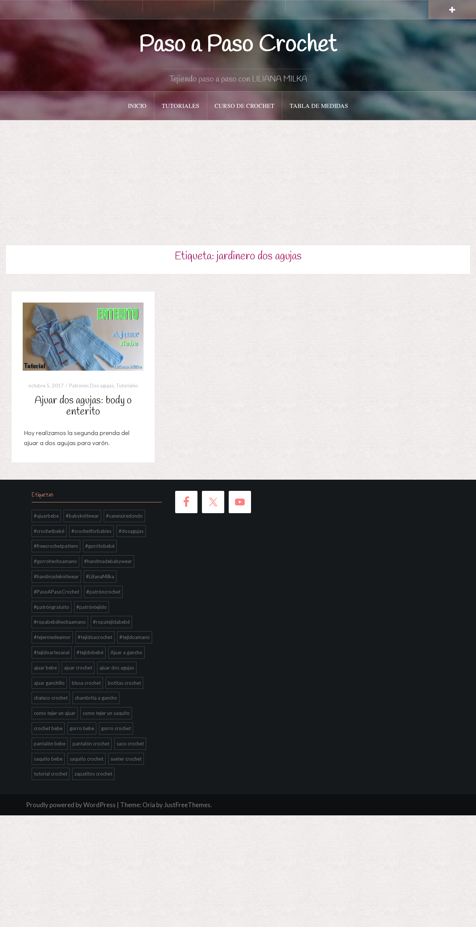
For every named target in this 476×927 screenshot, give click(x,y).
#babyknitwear (82, 516)
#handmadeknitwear (56, 576)
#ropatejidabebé (111, 622)
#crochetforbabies (91, 531)
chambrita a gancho (96, 698)
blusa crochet (86, 683)
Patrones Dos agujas (91, 386)
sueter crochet (126, 759)
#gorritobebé (100, 546)
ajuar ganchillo (49, 683)
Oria (148, 805)
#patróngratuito (51, 607)
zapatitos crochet (93, 774)
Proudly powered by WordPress (71, 805)
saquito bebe (48, 759)
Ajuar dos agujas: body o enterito (83, 406)
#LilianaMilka (100, 576)
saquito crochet (86, 759)
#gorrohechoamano (55, 561)
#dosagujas (131, 531)
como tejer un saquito (106, 713)
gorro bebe (82, 728)
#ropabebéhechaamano (60, 622)
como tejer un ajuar (54, 713)
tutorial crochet (50, 774)
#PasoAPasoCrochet (56, 592)
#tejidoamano (134, 637)
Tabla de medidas (319, 105)
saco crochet (130, 744)
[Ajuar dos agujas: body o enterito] (83, 336)
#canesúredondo (124, 516)
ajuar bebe (45, 668)
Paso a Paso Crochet (238, 44)
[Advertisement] (238, 176)
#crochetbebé (49, 531)
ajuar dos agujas (116, 668)
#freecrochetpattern (56, 546)
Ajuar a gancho (126, 652)
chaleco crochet (51, 698)
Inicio (137, 105)
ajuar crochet (78, 668)
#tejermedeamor (52, 637)
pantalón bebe (49, 744)
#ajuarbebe (46, 516)
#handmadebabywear (108, 561)
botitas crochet (124, 683)
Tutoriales (180, 105)
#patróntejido (91, 607)
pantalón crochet (91, 744)
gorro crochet (116, 728)
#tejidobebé (90, 652)
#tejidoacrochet (95, 637)
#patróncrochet (103, 592)
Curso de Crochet (244, 105)
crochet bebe (48, 728)
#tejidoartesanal (52, 652)
